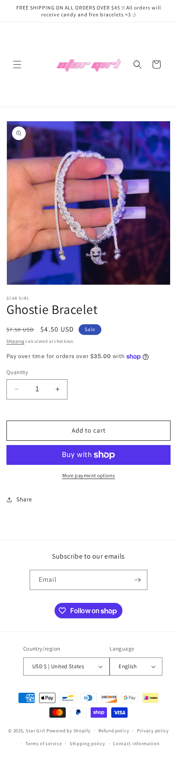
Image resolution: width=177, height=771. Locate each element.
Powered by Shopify (68, 730)
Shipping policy (87, 743)
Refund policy (113, 731)
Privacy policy (153, 731)
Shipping (15, 341)
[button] (17, 64)
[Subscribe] (137, 580)
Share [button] (24, 499)
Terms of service (43, 743)
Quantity (17, 372)
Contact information (136, 743)
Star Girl (35, 730)
